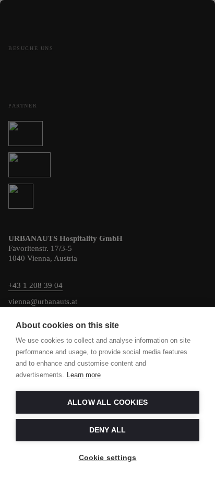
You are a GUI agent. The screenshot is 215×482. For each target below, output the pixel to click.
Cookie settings (108, 458)
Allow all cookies (107, 402)
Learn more (84, 375)
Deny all (107, 430)
